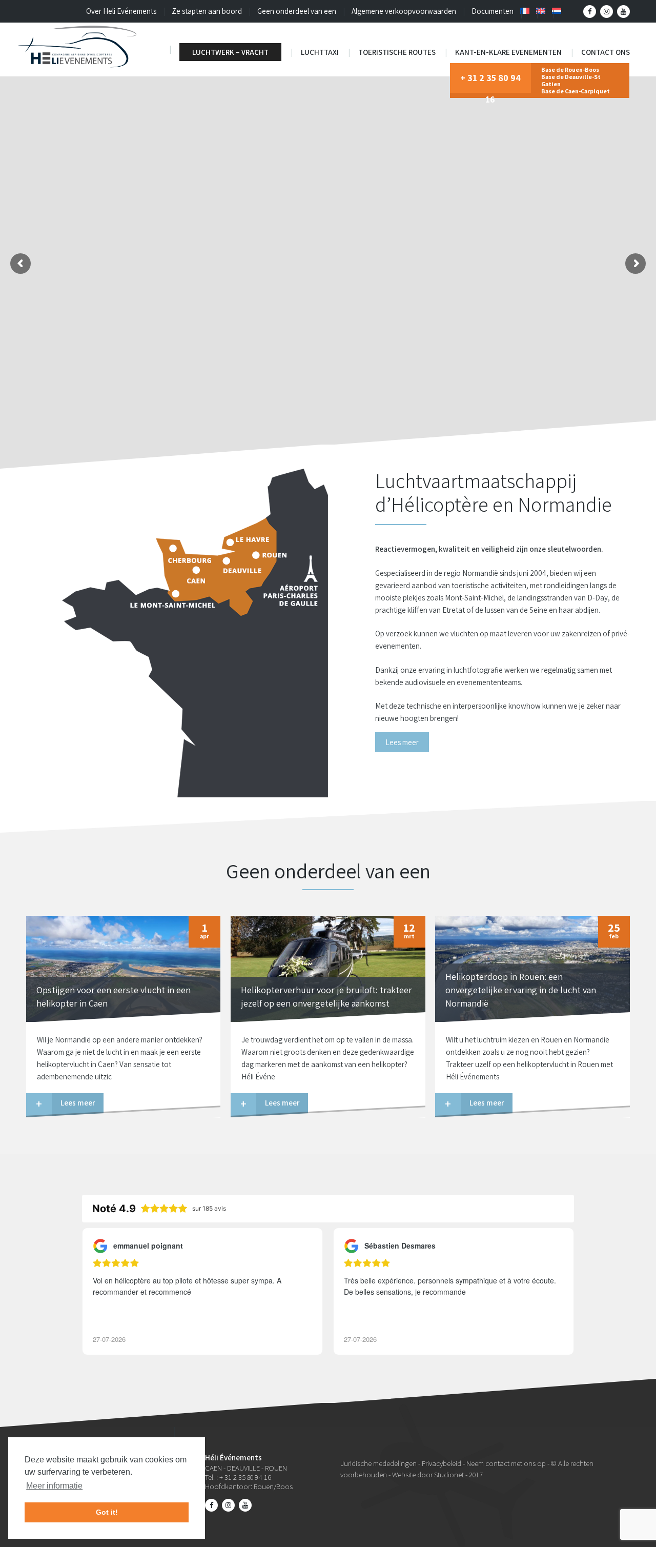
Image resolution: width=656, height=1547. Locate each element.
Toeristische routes (397, 52)
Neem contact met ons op (506, 1463)
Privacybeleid (441, 1463)
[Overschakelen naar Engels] (540, 11)
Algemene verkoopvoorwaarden (404, 11)
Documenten (492, 11)
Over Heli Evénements (121, 11)
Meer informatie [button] (54, 1485)
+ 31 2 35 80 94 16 (490, 82)
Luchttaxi (320, 52)
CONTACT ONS (605, 52)
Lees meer (402, 742)
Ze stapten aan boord (207, 11)
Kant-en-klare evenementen (508, 52)
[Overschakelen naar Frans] (524, 11)
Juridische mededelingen (378, 1463)
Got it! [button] (107, 1512)
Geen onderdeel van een (296, 11)
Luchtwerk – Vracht (230, 52)
